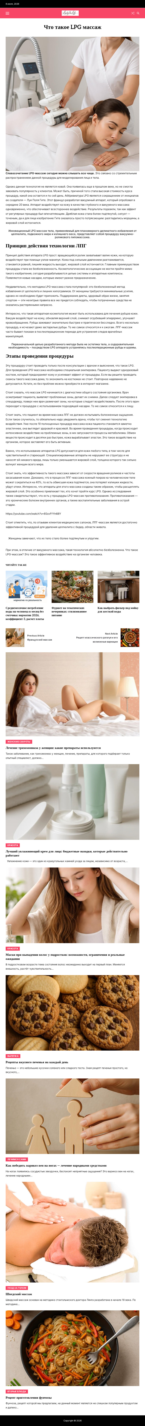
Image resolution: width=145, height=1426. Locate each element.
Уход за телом (16, 1288)
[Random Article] (132, 13)
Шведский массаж (19, 1294)
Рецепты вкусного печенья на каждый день (37, 1062)
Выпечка (13, 1056)
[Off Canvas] (7, 13)
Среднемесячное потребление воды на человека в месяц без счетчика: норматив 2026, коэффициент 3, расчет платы (25, 613)
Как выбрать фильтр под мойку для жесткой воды (118, 610)
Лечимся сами (16, 1159)
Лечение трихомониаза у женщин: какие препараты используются (53, 748)
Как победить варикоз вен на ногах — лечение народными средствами (56, 1165)
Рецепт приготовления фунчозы (29, 1398)
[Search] (138, 13)
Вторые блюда (16, 1391)
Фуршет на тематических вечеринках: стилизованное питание (69, 611)
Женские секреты (18, 741)
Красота (12, 845)
